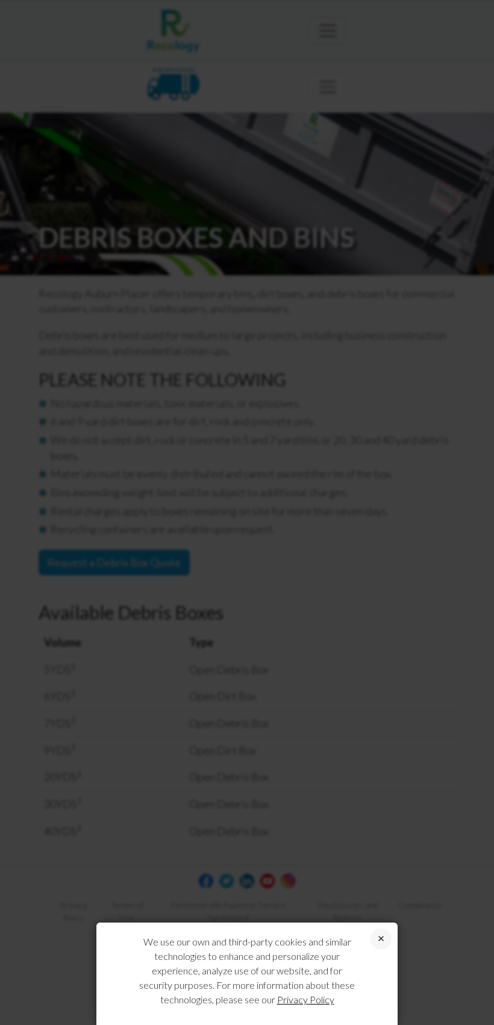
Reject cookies (381, 939)
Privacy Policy (305, 999)
